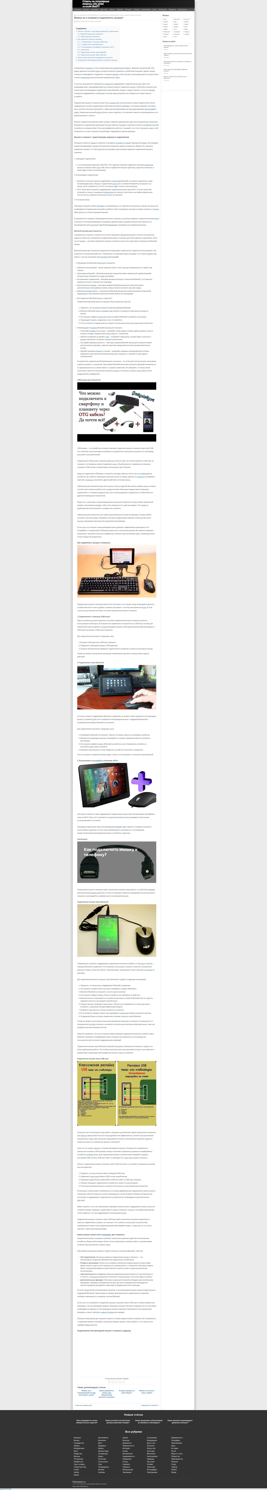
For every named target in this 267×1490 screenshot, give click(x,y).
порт (98, 167)
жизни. (144, 143)
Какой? (166, 27)
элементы (141, 477)
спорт (173, 1464)
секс (100, 1464)
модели (152, 90)
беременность (177, 1438)
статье (99, 149)
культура (150, 1451)
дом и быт (151, 1443)
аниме (125, 1438)
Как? (175, 22)
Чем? (165, 37)
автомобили (103, 1438)
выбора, (123, 125)
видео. (76, 112)
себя (131, 122)
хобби (76, 1472)
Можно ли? (84, 21)
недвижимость (129, 1456)
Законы (112, 9)
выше (95, 1277)
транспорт (151, 1467)
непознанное (152, 1456)
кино (76, 1451)
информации (112, 225)
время (89, 291)
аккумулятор (82, 294)
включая (90, 1154)
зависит (97, 1148)
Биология (78, 9)
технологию (116, 181)
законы (166, 49)
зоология (166, 80)
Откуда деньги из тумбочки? (150, 1405)
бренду (99, 351)
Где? (165, 19)
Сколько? (176, 34)
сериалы (126, 1464)
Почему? (166, 34)
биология (166, 65)
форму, (99, 505)
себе (151, 128)
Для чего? (177, 19)
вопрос (83, 241)
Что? (175, 37)
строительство (80, 1467)
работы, (128, 68)
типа (126, 1158)
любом (143, 474)
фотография (152, 1470)
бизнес (77, 1440)
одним (93, 143)
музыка (77, 1456)
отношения (78, 1459)
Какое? (186, 24)
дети (100, 1443)
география (175, 1440)
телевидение (103, 1467)
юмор (173, 1472)
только (104, 627)
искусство (151, 1448)
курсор (156, 209)
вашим (83, 339)
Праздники (172, 9)
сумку (102, 276)
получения (94, 225)
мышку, (116, 74)
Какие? (166, 24)
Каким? (176, 24)
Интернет (128, 9)
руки (132, 1268)
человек (101, 1472)
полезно (113, 103)
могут (157, 218)
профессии (78, 1462)
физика (166, 73)
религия (174, 1462)
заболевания (176, 1443)
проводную (149, 165)
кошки (125, 1451)
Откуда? (186, 32)
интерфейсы (97, 760)
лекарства (78, 1454)
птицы (125, 1462)
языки (76, 1475)
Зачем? (166, 22)
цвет (107, 337)
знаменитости (128, 1446)
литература (103, 1454)
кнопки (93, 285)
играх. (144, 607)
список (100, 317)
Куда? (186, 29)
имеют (76, 71)
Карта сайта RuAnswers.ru (80, 1486)
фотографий (150, 109)
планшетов (108, 84)
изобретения (79, 1448)
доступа (80, 521)
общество (175, 1456)
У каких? (186, 34)
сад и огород (79, 1464)
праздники (127, 1459)
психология (103, 1462)
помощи (84, 1135)
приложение (109, 192)
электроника (97, 21)
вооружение (152, 1440)
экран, (98, 71)
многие (96, 146)
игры (121, 1053)
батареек (110, 1312)
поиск (91, 747)
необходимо (79, 87)
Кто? (175, 29)
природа (166, 57)
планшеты (90, 68)
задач (116, 371)
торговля (126, 1467)
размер (93, 331)
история (174, 1448)
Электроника (182, 9)
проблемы (126, 106)
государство (79, 1443)
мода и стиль (177, 1454)
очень (114, 184)
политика (102, 1459)
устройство (147, 125)
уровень (94, 893)
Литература (163, 9)
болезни (126, 1440)
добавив (151, 890)
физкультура (128, 1470)
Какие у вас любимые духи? (83, 1405)
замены (104, 1312)
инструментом (115, 68)
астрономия (152, 1438)
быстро (126, 268)
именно (88, 1325)
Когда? (166, 29)
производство (177, 1459)
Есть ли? (187, 19)
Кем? (185, 27)
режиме (105, 311)
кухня (173, 1451)
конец (96, 1176)
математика (127, 1454)
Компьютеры (146, 9)
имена (100, 1448)
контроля (148, 970)
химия (174, 1470)
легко (86, 276)
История (137, 9)
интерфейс (117, 827)
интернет (126, 1448)
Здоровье (120, 9)
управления (85, 77)
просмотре (104, 257)
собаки (150, 1464)
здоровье (102, 1446)
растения (151, 1462)
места (109, 334)
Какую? (176, 27)
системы (92, 1024)
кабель (144, 1154)
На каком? (177, 32)
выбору (94, 328)
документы (127, 1443)
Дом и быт (104, 9)
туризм (174, 1467)
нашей (128, 143)
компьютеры (103, 1451)
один (92, 1176)
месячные (151, 1454)
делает (143, 505)
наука (100, 1456)
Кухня (155, 9)
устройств (120, 143)
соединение (124, 1013)
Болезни (86, 9)
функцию (100, 206)
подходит (106, 1235)
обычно (99, 112)
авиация (77, 1438)
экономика (127, 1472)
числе (142, 963)
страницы (89, 480)
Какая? (186, 22)
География (95, 9)
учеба (76, 1470)
